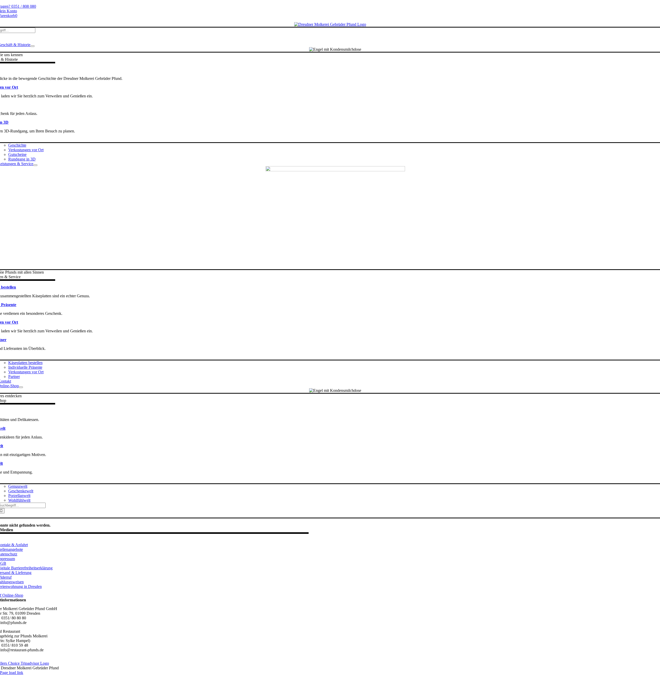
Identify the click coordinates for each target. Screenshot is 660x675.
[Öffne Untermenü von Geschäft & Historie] (32, 46)
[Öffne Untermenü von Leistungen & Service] (35, 165)
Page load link (11, 672)
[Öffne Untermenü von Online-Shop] (21, 387)
